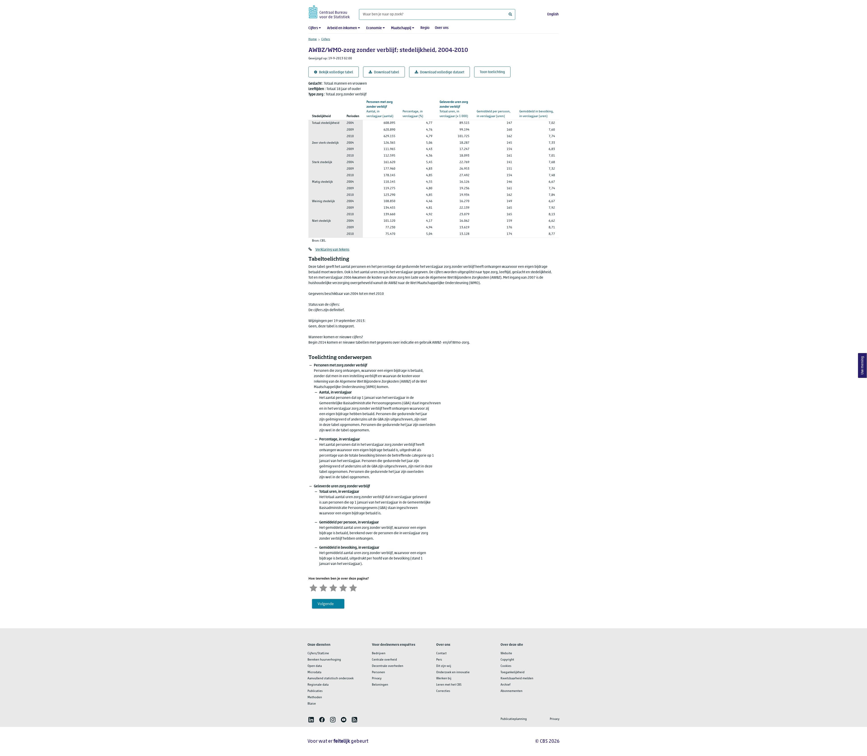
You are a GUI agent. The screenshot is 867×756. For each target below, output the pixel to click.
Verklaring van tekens (332, 250)
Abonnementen (511, 691)
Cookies (506, 666)
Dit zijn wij (443, 666)
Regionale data (318, 684)
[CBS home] (329, 11)
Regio (424, 28)
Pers (439, 659)
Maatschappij (401, 28)
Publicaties (315, 691)
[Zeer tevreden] (353, 587)
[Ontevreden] (323, 587)
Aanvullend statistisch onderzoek (331, 678)
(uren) (493, 109)
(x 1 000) (454, 109)
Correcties (443, 691)
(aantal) (379, 109)
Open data (315, 666)
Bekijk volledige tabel (336, 72)
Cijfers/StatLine (318, 653)
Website (506, 653)
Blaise (312, 703)
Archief (505, 684)
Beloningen (380, 684)
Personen (378, 672)
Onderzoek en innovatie (453, 672)
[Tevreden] (343, 587)
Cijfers (313, 28)
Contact (441, 653)
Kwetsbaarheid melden (517, 678)
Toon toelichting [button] (492, 72)
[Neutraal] (333, 587)
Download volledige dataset (442, 72)
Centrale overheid (384, 659)
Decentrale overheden (387, 666)
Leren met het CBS (448, 684)
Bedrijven (378, 653)
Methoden (315, 697)
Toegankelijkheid (512, 672)
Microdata (314, 672)
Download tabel (386, 72)
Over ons (441, 28)
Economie (374, 28)
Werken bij (443, 678)
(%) (416, 109)
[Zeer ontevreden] (313, 587)
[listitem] (311, 719)
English (553, 14)
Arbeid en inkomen (342, 28)
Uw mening (862, 365)
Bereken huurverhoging (324, 659)
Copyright (507, 659)
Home (312, 39)
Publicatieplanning (514, 719)
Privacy (377, 678)
